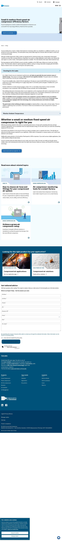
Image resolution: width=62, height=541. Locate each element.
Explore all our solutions (39, 274)
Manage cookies (5, 417)
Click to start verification (12, 347)
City (3, 306)
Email (3, 319)
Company (4, 302)
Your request (4, 323)
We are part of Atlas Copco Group (8, 430)
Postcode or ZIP (5, 311)
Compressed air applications (15, 271)
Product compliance (6, 423)
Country (3, 315)
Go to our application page (10, 274)
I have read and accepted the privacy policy (13, 338)
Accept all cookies (15, 532)
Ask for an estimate (8, 32)
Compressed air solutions (43, 271)
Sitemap (3, 420)
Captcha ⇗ (17, 348)
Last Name (4, 298)
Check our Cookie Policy (12, 529)
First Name (4, 294)
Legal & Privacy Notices (7, 413)
